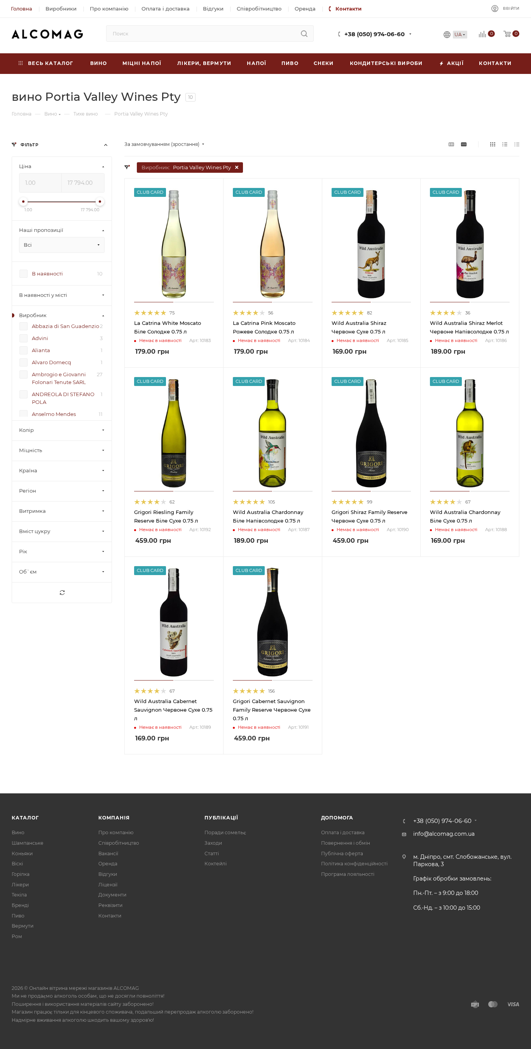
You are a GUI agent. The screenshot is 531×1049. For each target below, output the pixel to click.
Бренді (20, 905)
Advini (40, 338)
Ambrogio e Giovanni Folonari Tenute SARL (59, 379)
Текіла (19, 895)
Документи (112, 895)
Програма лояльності (347, 874)
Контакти (109, 916)
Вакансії (108, 853)
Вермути (22, 926)
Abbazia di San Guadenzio (65, 326)
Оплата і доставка (343, 832)
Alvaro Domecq (51, 363)
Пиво (18, 916)
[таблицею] (517, 144)
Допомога (337, 818)
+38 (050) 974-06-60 (374, 34)
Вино (18, 832)
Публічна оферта (342, 853)
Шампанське (28, 843)
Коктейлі (215, 864)
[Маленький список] (451, 144)
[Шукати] (304, 33)
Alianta (41, 350)
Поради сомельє (225, 832)
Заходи (213, 843)
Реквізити (110, 905)
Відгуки (107, 874)
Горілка (21, 874)
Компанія (113, 818)
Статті (211, 853)
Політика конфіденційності (354, 864)
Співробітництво (118, 843)
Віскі (17, 864)
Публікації (221, 818)
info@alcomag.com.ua (444, 833)
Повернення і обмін (345, 843)
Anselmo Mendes (54, 414)
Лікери (20, 885)
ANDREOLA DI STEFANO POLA (63, 398)
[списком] (505, 144)
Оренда (107, 864)
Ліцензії (107, 885)
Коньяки (22, 853)
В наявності (47, 274)
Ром (17, 936)
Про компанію (115, 832)
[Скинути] (62, 592)
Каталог (25, 818)
